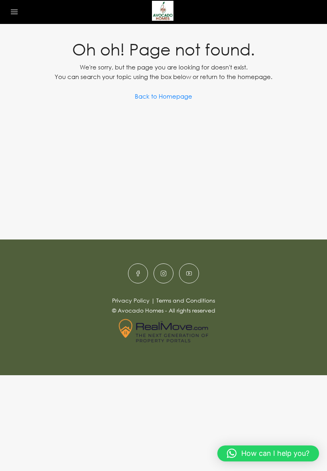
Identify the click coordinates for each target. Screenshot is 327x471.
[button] (268, 453)
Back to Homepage (163, 96)
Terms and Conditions (185, 300)
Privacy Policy (131, 300)
